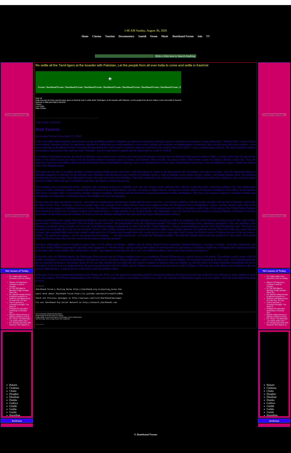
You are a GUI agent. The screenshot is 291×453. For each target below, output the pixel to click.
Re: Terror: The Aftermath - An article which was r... (19, 320)
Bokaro (13, 381)
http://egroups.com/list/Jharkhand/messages (97, 298)
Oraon (153, 36)
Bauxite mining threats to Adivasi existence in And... (19, 316)
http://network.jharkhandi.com (100, 302)
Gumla (13, 408)
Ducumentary (126, 36)
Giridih (13, 402)
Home (85, 36)
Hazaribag (14, 411)
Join (199, 36)
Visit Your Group (40, 319)
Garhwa (13, 399)
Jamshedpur (15, 414)
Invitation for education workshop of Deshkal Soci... (18, 311)
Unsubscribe (66, 319)
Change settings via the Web (43, 315)
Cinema (96, 36)
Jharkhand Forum (182, 36)
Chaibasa (14, 384)
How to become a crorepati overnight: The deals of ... (19, 304)
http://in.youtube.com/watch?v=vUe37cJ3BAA (98, 294)
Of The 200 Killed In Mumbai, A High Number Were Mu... (19, 290)
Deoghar (14, 390)
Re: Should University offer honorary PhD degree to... (20, 324)
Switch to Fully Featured (75, 317)
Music (164, 36)
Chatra (12, 387)
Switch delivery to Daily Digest (58, 317)
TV (208, 36)
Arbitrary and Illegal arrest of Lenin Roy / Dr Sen (19, 299)
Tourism (110, 36)
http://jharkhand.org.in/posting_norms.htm (97, 289)
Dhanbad (14, 393)
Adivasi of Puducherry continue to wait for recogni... (18, 284)
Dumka (13, 396)
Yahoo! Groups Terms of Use (54, 319)
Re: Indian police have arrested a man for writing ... (19, 278)
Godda (13, 405)
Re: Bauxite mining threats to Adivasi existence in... (20, 295)
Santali (142, 36)
